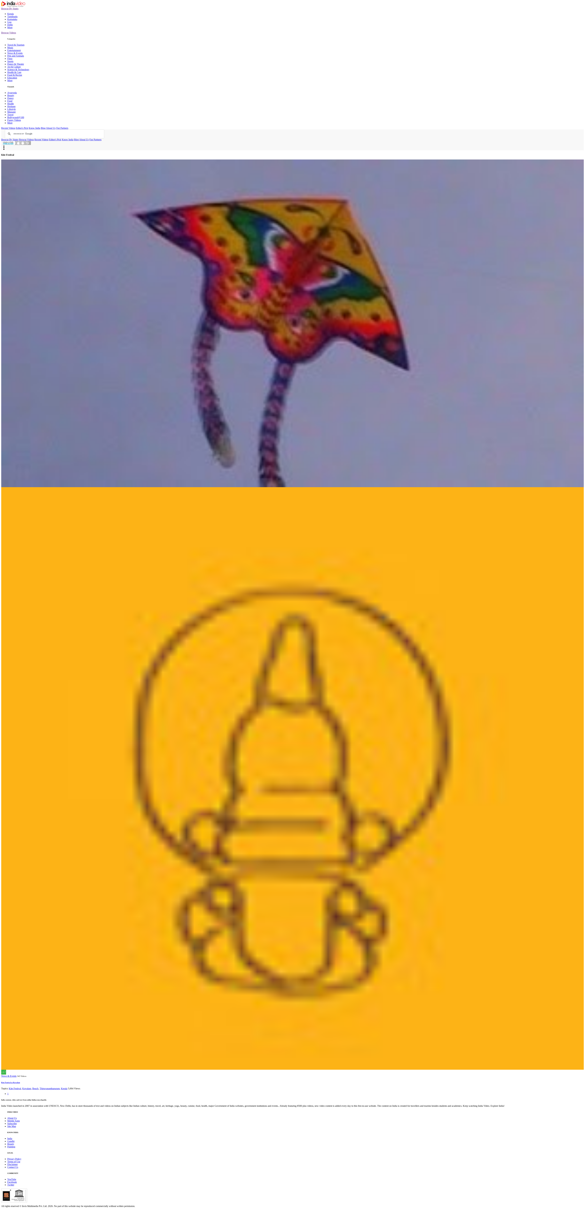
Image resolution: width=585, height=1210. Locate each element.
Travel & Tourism (15, 45)
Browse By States (9, 8)
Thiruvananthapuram (50, 1088)
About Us (50, 128)
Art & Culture (14, 67)
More (9, 27)
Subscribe (12, 1123)
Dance (10, 98)
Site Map (11, 1126)
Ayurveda (12, 92)
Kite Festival (15, 1088)
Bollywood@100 (15, 117)
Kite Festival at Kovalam (10, 1082)
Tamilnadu (12, 16)
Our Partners (62, 128)
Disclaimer (12, 1164)
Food (9, 101)
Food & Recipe (14, 75)
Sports (10, 61)
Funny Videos (14, 120)
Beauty (10, 95)
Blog (43, 128)
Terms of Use (13, 1161)
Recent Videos (8, 128)
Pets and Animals (15, 56)
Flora (9, 58)
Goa (9, 22)
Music (10, 47)
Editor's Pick (22, 128)
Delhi (10, 24)
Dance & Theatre (15, 64)
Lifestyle (11, 109)
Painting (11, 1146)
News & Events (15, 53)
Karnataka (12, 19)
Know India (34, 128)
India (9, 1138)
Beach (35, 1088)
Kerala (10, 13)
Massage (11, 112)
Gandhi (10, 1141)
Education (12, 77)
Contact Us (12, 1167)
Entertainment (14, 50)
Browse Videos (8, 32)
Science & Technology (18, 69)
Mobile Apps (13, 1121)
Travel (10, 114)
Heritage (11, 106)
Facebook (12, 1182)
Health (10, 103)
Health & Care (14, 72)
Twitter (10, 1184)
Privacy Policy (14, 1159)
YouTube (11, 1179)
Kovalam (26, 1088)
